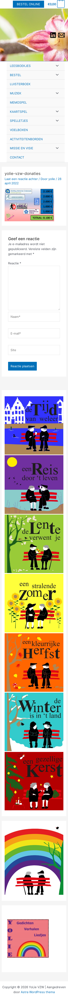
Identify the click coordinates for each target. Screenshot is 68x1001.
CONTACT (17, 157)
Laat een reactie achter (21, 179)
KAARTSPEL (18, 111)
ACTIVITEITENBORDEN (26, 139)
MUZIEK (15, 93)
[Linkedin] (53, 35)
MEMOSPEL (18, 102)
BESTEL (15, 75)
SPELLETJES (19, 120)
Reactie (14, 263)
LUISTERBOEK (20, 84)
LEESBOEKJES (20, 66)
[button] (28, 4)
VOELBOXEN (19, 130)
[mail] (61, 35)
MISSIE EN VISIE (21, 148)
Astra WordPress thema (38, 992)
